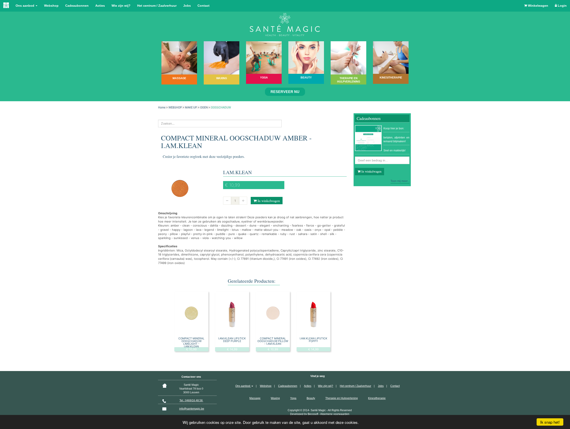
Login (562, 5)
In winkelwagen (268, 200)
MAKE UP (191, 107)
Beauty (311, 398)
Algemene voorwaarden (334, 414)
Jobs (187, 5)
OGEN (204, 107)
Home (161, 107)
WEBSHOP (175, 107)
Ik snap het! (550, 422)
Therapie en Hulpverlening (341, 398)
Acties (100, 5)
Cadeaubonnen (77, 5)
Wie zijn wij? (121, 5)
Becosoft (313, 414)
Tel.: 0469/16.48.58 (191, 400)
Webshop (51, 5)
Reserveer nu (285, 92)
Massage (255, 398)
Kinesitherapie (377, 398)
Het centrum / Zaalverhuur (157, 5)
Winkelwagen (537, 5)
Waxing (275, 398)
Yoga (293, 398)
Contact (203, 5)
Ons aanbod (25, 5)
